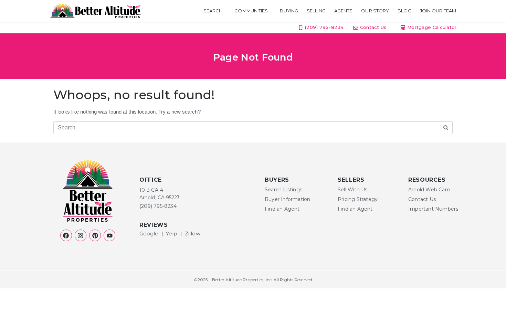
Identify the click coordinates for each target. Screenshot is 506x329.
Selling (316, 11)
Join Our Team (438, 11)
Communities (251, 11)
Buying (289, 11)
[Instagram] (80, 235)
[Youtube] (109, 235)
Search (213, 11)
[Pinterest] (95, 235)
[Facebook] (66, 235)
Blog (404, 11)
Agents (343, 11)
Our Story (375, 11)
